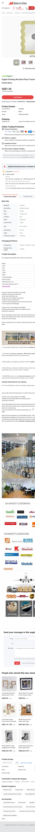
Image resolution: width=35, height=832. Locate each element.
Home (3, 13)
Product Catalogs (27, 763)
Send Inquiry (18, 97)
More (3, 819)
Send (17, 663)
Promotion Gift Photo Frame (27, 811)
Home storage (6, 773)
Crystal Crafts (19, 790)
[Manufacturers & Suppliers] (18, 3)
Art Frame (17, 13)
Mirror (3, 769)
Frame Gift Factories (9, 802)
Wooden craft (22, 769)
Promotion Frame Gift (9, 811)
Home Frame (22, 802)
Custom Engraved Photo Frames (12, 794)
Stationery (21, 766)
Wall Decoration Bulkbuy (10, 815)
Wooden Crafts (7, 790)
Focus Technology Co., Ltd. (22, 825)
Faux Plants (5, 766)
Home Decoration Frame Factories (12, 807)
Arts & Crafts (10, 13)
